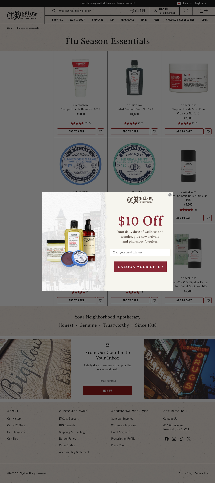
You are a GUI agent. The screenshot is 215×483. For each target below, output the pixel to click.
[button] (140, 219)
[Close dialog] (170, 195)
